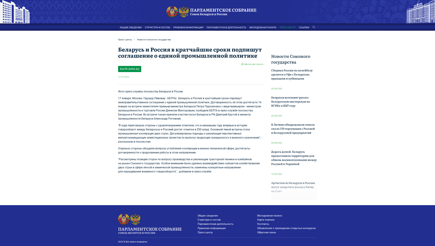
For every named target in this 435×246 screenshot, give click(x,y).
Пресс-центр (125, 39)
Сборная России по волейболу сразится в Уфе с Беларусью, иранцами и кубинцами (292, 74)
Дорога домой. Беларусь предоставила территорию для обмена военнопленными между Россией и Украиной (294, 158)
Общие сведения (208, 215)
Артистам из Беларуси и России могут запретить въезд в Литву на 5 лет (293, 187)
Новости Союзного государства (154, 39)
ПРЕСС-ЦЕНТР (288, 27)
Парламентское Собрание (150, 230)
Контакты (263, 223)
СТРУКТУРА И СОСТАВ (157, 27)
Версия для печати (253, 64)
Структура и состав (209, 219)
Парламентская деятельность (215, 223)
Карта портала (265, 219)
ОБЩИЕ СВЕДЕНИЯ (131, 27)
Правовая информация (212, 228)
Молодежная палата (269, 215)
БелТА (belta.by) (129, 69)
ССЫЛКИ (304, 27)
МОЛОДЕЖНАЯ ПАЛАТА (262, 27)
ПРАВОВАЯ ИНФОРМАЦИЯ (188, 27)
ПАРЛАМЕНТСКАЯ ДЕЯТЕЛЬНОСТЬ (226, 27)
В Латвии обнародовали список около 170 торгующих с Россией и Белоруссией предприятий (293, 128)
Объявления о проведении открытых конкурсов (286, 228)
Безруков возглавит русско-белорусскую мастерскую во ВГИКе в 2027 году (290, 101)
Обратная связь (266, 232)
